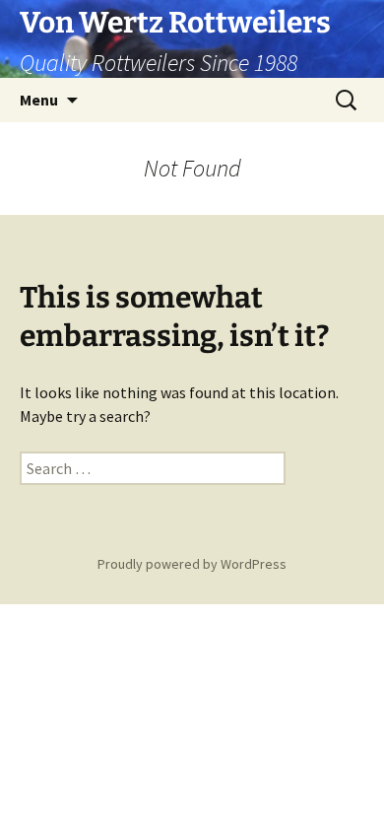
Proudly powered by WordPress (192, 564)
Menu (39, 99)
